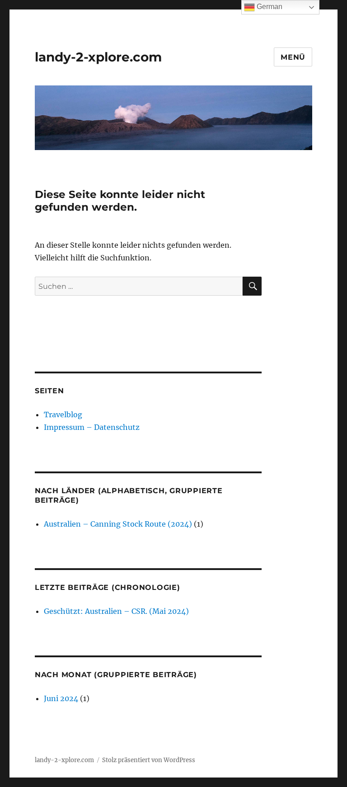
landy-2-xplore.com (98, 57)
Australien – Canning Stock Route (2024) (118, 523)
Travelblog (63, 414)
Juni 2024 (61, 698)
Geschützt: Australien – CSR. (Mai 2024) (116, 611)
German (268, 6)
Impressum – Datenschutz (92, 427)
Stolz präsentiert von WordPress (148, 760)
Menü (293, 57)
